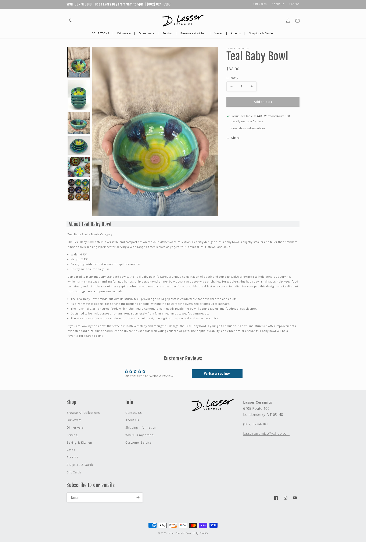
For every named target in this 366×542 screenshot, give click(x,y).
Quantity (232, 78)
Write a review (217, 373)
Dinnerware (75, 427)
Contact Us (133, 413)
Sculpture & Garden (81, 465)
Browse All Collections (83, 413)
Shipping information (140, 427)
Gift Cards (260, 4)
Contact (294, 4)
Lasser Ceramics (176, 533)
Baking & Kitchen (79, 442)
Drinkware (74, 420)
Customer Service (138, 442)
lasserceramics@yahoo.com (266, 433)
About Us (278, 4)
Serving (72, 435)
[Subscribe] (138, 497)
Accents (72, 457)
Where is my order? (139, 435)
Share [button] (235, 138)
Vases (71, 450)
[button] (71, 20)
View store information (248, 128)
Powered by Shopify (197, 533)
